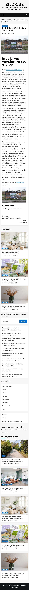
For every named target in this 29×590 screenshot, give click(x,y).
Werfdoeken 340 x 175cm (14, 70)
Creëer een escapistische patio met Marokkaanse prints (12, 365)
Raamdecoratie (6, 406)
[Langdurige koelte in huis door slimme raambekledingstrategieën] (14, 477)
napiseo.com (4, 432)
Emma (5, 33)
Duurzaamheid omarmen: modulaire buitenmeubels (12, 370)
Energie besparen (7, 386)
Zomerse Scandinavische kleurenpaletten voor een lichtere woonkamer (14, 359)
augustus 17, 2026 (12, 492)
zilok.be (14, 4)
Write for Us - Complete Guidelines (12, 421)
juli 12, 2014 (11, 33)
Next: (23, 221)
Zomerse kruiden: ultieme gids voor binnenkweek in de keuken (12, 375)
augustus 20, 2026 (12, 463)
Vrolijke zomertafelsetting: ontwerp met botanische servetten (14, 280)
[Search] (26, 14)
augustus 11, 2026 (12, 309)
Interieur (5, 26)
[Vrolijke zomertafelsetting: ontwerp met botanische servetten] (14, 268)
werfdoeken (20, 182)
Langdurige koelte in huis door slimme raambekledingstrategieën (13, 334)
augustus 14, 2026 (12, 282)
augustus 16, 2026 (12, 255)
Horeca (4, 389)
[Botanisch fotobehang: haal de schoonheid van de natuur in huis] (14, 241)
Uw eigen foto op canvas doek (14, 209)
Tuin (3, 409)
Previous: (11, 217)
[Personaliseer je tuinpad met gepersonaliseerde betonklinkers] (14, 449)
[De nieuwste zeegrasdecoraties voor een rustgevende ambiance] (14, 295)
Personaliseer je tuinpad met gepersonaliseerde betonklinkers (11, 329)
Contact (4, 415)
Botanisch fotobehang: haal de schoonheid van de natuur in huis (11, 253)
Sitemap (4, 418)
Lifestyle (4, 402)
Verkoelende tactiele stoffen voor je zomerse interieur (12, 354)
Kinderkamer (6, 399)
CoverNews (23, 585)
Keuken (4, 396)
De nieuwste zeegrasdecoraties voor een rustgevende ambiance (14, 307)
